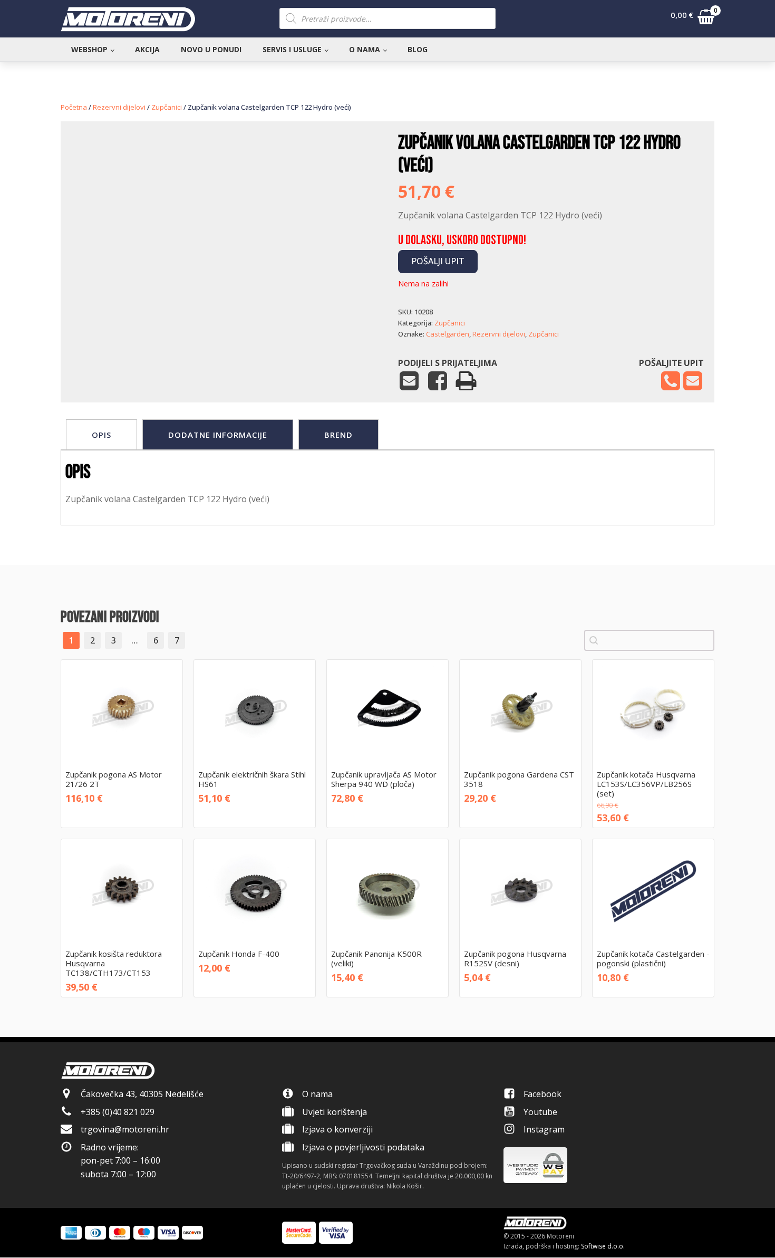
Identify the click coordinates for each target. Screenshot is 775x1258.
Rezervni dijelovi (119, 107)
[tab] (101, 434)
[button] (692, 19)
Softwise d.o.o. (603, 1246)
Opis (101, 434)
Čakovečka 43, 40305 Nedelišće (142, 1094)
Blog (418, 49)
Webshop (89, 49)
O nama (364, 49)
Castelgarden (447, 334)
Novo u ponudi (211, 49)
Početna (74, 107)
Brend (338, 434)
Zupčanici (166, 107)
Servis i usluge (292, 49)
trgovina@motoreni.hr (125, 1129)
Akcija (147, 49)
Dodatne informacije (217, 434)
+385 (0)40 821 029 (117, 1112)
